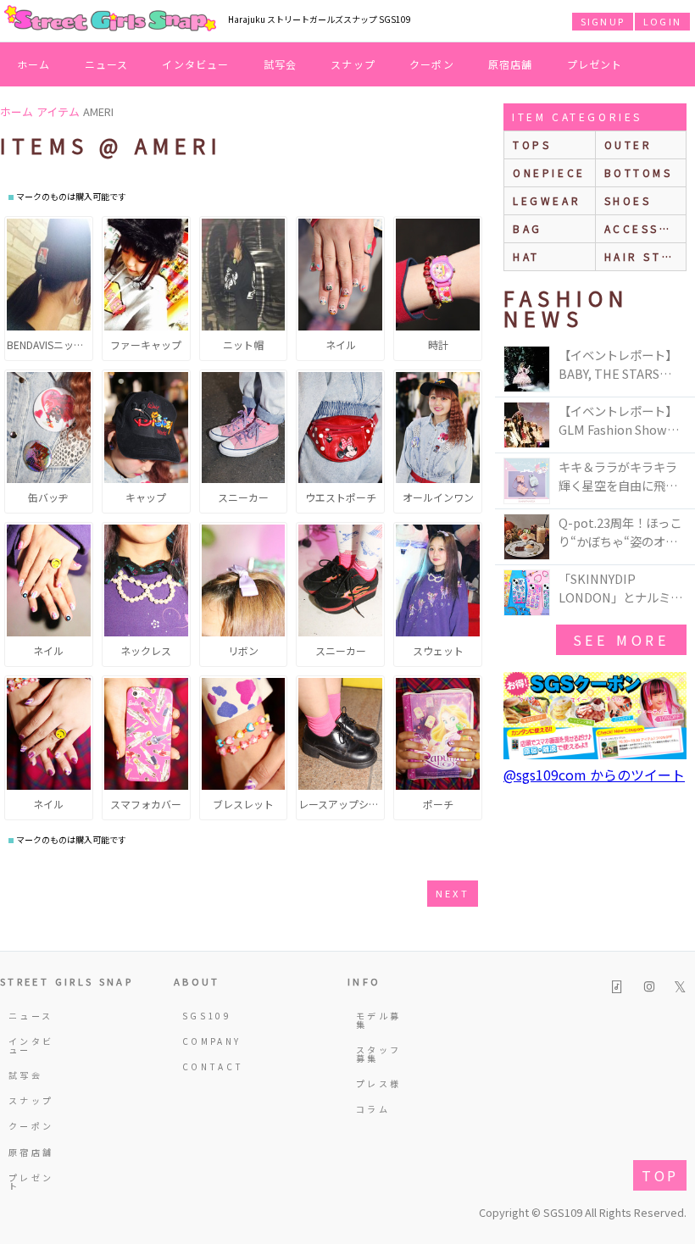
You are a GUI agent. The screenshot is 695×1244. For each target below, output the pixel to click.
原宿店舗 (510, 64)
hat (526, 256)
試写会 (280, 64)
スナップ (353, 64)
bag (527, 228)
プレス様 (378, 1083)
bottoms (638, 172)
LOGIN (662, 21)
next (453, 893)
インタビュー (195, 64)
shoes (628, 200)
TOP (660, 1175)
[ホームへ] (110, 19)
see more (621, 640)
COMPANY (208, 1041)
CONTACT (208, 1066)
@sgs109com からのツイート (594, 774)
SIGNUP (603, 21)
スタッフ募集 (378, 1053)
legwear (547, 200)
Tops (532, 144)
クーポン (431, 64)
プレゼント (595, 64)
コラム (373, 1108)
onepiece (549, 172)
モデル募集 (378, 1019)
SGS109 (206, 1015)
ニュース (107, 64)
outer (628, 144)
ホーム (34, 64)
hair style (645, 256)
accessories (645, 228)
